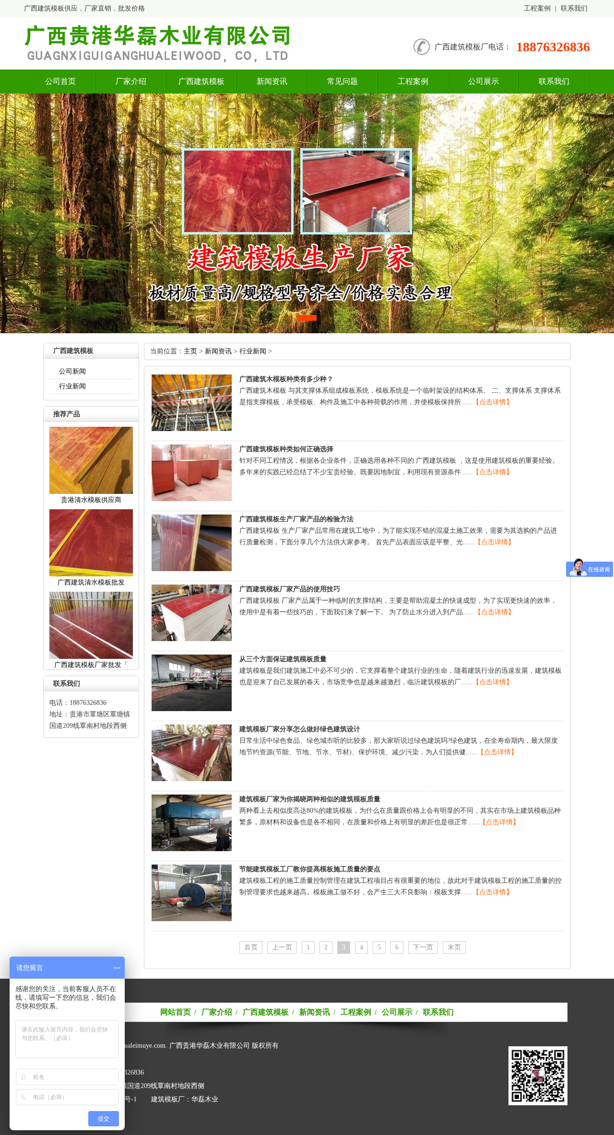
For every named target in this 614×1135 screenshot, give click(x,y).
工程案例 (537, 8)
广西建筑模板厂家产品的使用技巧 (289, 589)
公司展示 (483, 81)
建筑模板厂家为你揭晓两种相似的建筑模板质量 (309, 799)
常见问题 (342, 81)
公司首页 (60, 81)
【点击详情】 (492, 402)
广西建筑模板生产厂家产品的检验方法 (296, 519)
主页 (190, 351)
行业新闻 (72, 386)
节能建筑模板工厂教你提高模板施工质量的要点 (309, 869)
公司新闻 (72, 371)
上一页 (282, 947)
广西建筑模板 (201, 81)
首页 (251, 947)
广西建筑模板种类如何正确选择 (286, 449)
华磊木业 (204, 1099)
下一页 (423, 947)
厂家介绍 (131, 81)
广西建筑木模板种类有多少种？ (286, 379)
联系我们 (574, 8)
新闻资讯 (272, 81)
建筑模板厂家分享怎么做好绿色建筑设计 (299, 729)
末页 (454, 947)
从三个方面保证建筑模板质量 (283, 659)
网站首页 (175, 1012)
